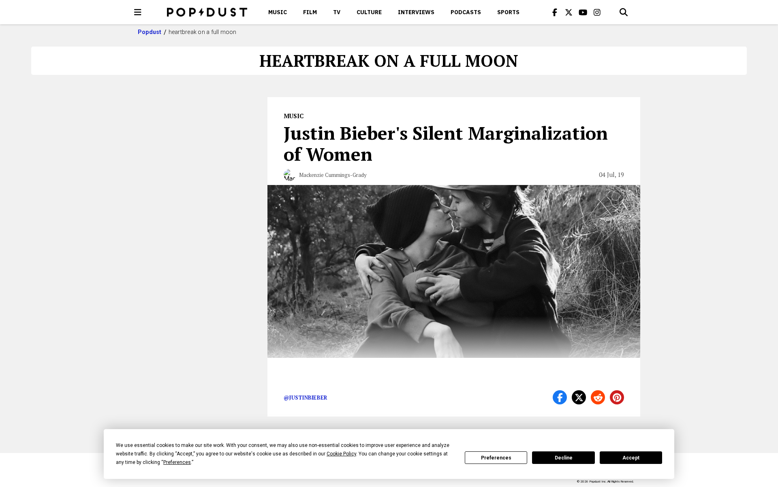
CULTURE (369, 12)
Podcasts (466, 12)
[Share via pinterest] (617, 397)
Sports (508, 12)
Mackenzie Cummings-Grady (333, 175)
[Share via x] (579, 397)
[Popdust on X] (569, 12)
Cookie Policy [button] (341, 454)
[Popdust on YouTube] (583, 12)
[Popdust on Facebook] (555, 12)
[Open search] (623, 12)
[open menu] (138, 12)
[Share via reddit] (598, 397)
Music (277, 12)
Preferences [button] (177, 462)
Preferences (496, 458)
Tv (336, 12)
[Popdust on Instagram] (597, 12)
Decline (564, 458)
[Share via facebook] (560, 397)
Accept (630, 458)
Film (310, 12)
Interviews (416, 12)
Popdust (150, 32)
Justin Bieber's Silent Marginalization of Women (446, 143)
